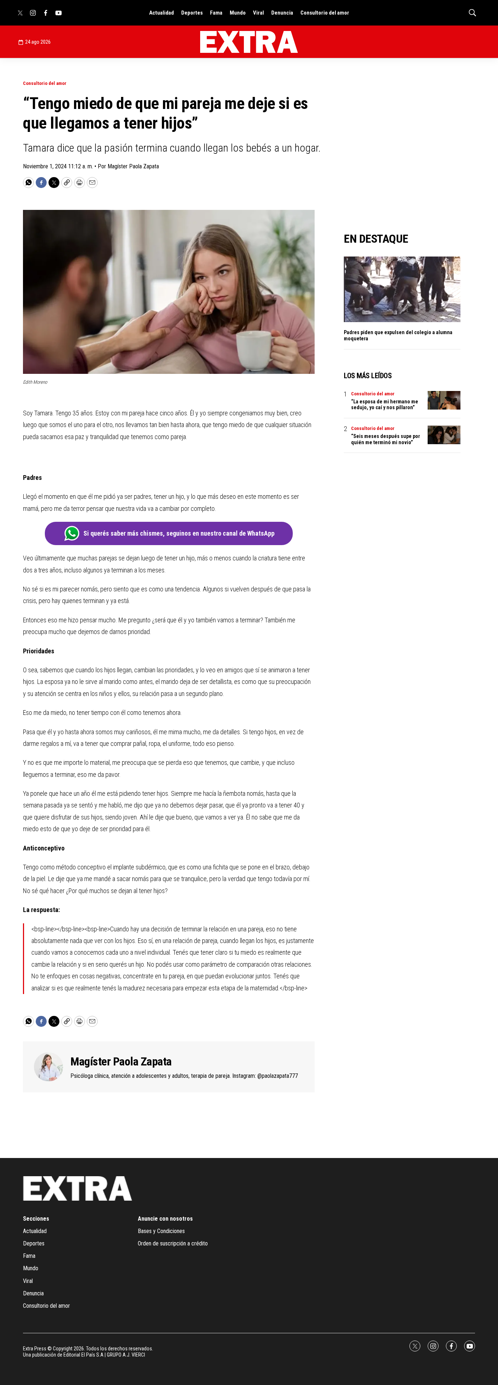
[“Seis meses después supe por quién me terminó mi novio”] (444, 435)
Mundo (238, 12)
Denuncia (282, 12)
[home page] (249, 42)
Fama (216, 12)
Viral (258, 12)
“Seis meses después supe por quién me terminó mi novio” (385, 439)
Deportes (192, 12)
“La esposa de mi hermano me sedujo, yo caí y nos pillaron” (384, 405)
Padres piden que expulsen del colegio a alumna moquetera (398, 335)
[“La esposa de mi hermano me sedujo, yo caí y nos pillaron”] (444, 400)
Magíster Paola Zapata (121, 1061)
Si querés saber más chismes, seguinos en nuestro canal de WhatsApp (179, 533)
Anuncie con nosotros (165, 1218)
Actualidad (161, 12)
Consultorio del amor (324, 12)
